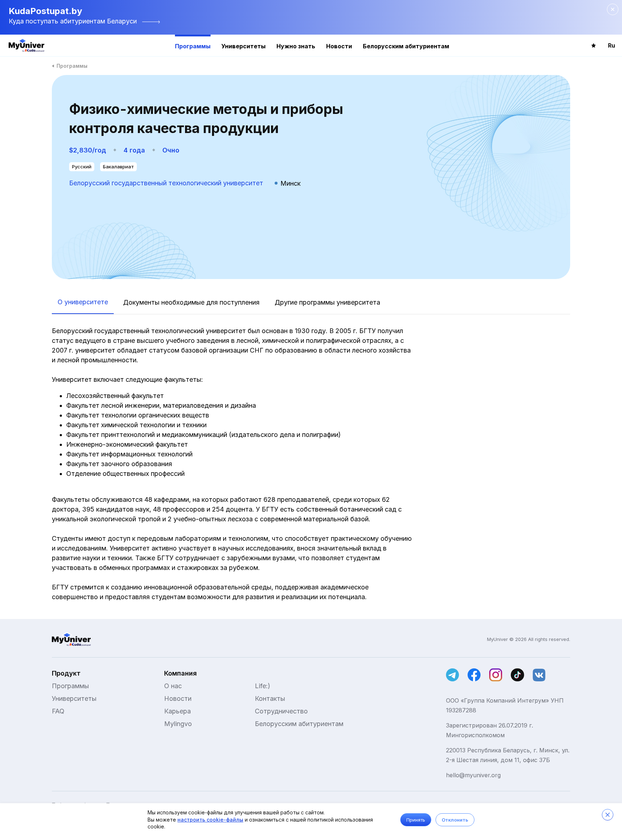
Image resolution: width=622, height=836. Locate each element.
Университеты (243, 46)
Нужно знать (295, 46)
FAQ (58, 711)
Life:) (262, 686)
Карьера (177, 711)
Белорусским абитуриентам (406, 46)
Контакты (270, 698)
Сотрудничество (281, 711)
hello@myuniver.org (473, 775)
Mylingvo (178, 723)
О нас (173, 686)
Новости (339, 46)
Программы (193, 46)
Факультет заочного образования (120, 464)
